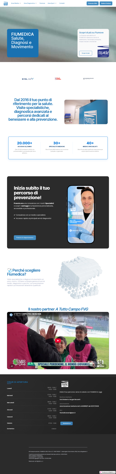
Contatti (62, 3)
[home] (6, 3)
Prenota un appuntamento (24, 237)
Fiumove (42, 3)
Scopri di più (86, 53)
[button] (16, 3)
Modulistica (67, 423)
